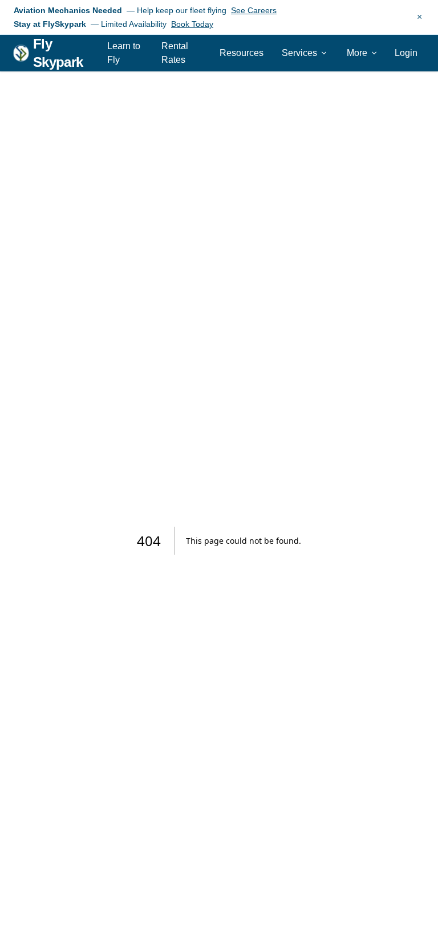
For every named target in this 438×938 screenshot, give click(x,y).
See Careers (254, 10)
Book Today (192, 24)
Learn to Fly (123, 53)
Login (406, 53)
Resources (241, 53)
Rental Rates (174, 53)
